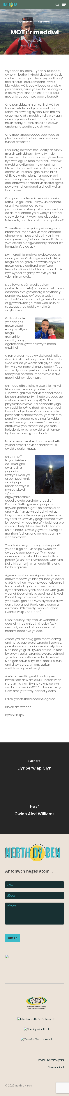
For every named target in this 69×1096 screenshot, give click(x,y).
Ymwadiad (56, 1067)
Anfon (12, 938)
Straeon (44, 21)
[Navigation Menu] (64, 4)
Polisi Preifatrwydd (51, 1060)
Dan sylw (25, 21)
